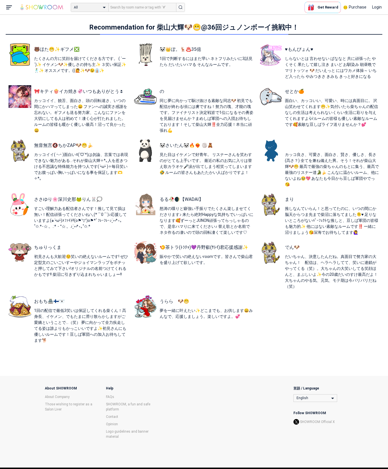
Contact (112, 417)
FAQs (110, 397)
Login (377, 7)
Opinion (112, 424)
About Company (57, 397)
